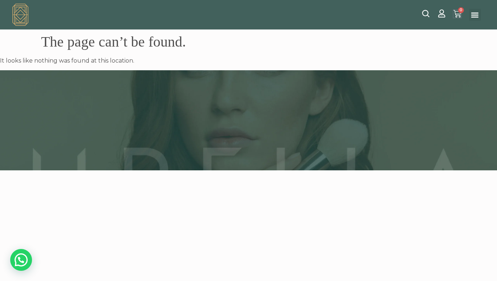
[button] (475, 15)
